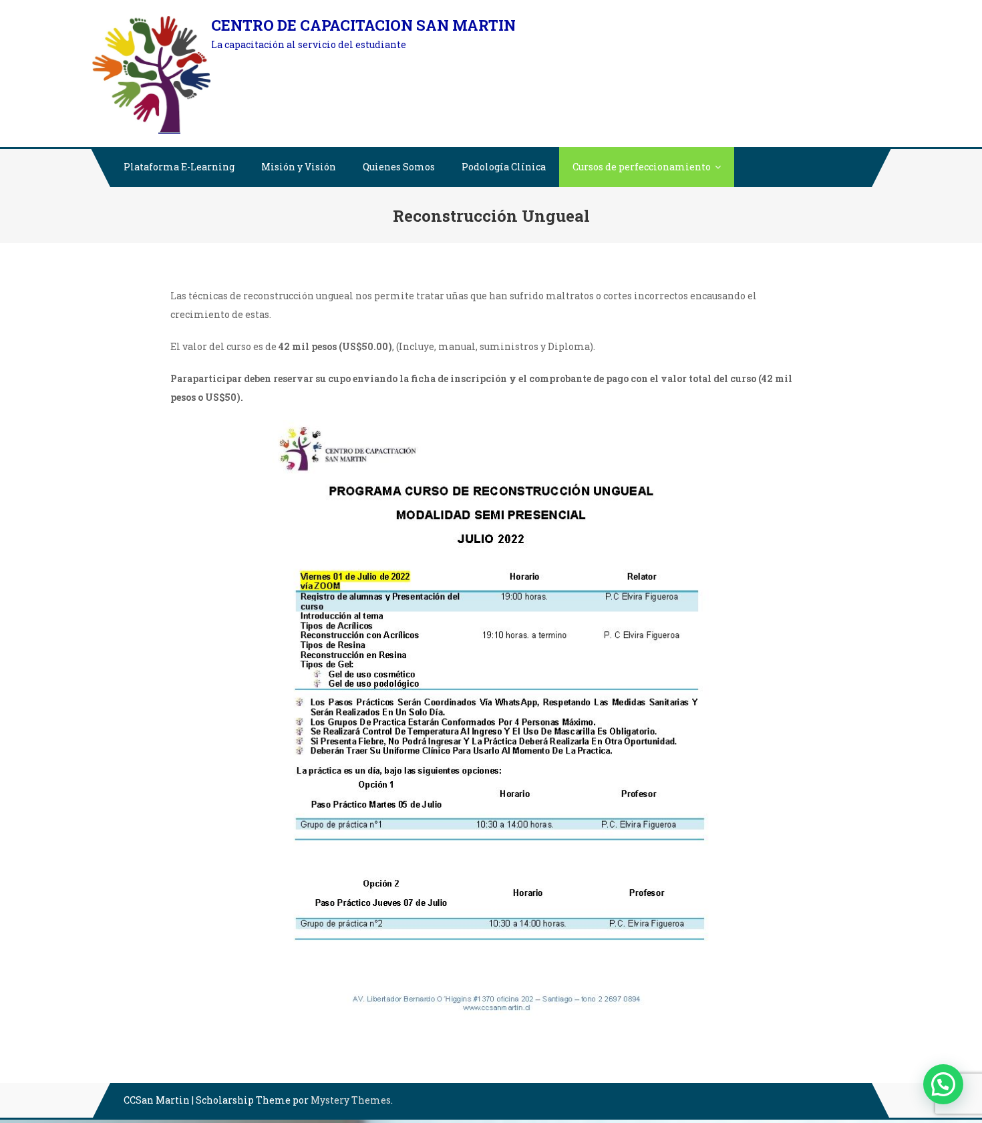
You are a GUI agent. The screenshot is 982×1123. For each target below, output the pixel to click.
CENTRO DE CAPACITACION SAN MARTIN (363, 25)
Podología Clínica (504, 166)
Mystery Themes (351, 1100)
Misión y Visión (298, 166)
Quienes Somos (399, 166)
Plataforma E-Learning (179, 166)
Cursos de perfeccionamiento (641, 166)
